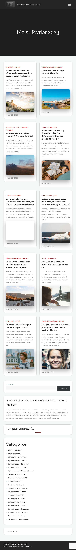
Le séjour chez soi (13, 67)
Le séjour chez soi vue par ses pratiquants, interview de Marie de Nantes (56, 327)
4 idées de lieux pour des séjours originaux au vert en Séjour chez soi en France (19, 73)
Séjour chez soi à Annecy (17, 457)
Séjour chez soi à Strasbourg (18, 509)
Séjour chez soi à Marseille (18, 488)
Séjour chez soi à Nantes (17, 495)
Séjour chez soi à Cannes (17, 467)
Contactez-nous (12, 531)
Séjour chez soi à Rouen (17, 505)
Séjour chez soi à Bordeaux (18, 464)
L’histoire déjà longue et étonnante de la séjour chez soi (55, 265)
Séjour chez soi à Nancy (17, 492)
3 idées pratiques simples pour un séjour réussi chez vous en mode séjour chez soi (55, 202)
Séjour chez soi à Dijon (16, 474)
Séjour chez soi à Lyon (16, 485)
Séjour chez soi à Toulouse (17, 512)
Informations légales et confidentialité (17, 547)
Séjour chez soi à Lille (16, 481)
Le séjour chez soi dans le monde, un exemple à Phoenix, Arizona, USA (18, 265)
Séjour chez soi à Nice (16, 499)
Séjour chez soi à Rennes (17, 502)
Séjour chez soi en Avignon (18, 516)
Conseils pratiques (49, 127)
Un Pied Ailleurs (23, 544)
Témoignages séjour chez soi (17, 258)
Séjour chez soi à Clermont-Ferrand (21, 471)
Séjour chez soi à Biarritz (52, 67)
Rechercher (10, 384)
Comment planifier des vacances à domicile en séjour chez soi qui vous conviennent (20, 202)
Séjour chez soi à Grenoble (18, 478)
